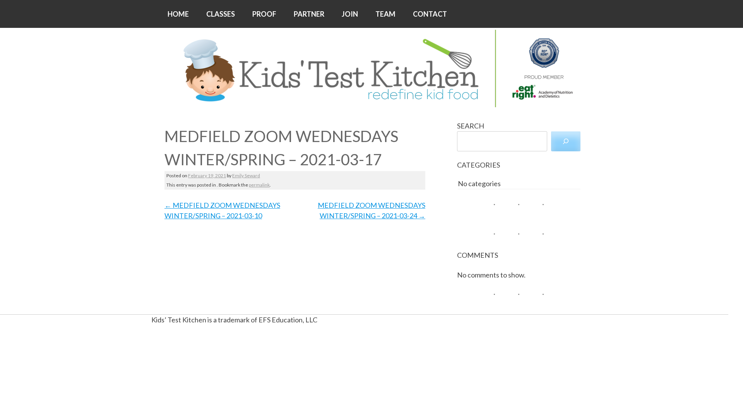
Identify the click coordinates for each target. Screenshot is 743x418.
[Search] (565, 141)
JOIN (350, 14)
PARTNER (309, 14)
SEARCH (470, 126)
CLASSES (220, 14)
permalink (259, 185)
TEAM (385, 14)
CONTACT (430, 14)
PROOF (264, 14)
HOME (178, 14)
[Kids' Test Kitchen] (371, 68)
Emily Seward (246, 175)
